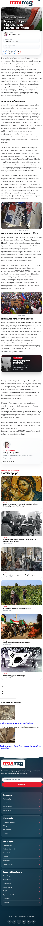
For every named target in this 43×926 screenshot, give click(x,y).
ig (23, 921)
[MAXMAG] (21, 3)
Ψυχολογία (6, 860)
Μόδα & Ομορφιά (9, 849)
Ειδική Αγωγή (7, 887)
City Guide (6, 898)
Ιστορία (6, 17)
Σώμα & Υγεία (7, 853)
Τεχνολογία (7, 880)
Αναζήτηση (22, 784)
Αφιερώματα (7, 806)
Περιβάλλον (7, 883)
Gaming (5, 833)
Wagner (19, 159)
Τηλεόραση (7, 829)
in (14, 51)
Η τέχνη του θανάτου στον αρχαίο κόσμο (16, 723)
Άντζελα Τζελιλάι (11, 452)
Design (5, 856)
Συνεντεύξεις (7, 810)
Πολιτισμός (21, 17)
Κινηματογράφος (9, 822)
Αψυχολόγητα (7, 864)
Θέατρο (5, 826)
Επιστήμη (6, 876)
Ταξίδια (5, 891)
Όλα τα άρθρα (8, 461)
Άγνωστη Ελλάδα (9, 895)
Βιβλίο (5, 803)
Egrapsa (6, 902)
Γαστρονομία (7, 845)
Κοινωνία (13, 17)
